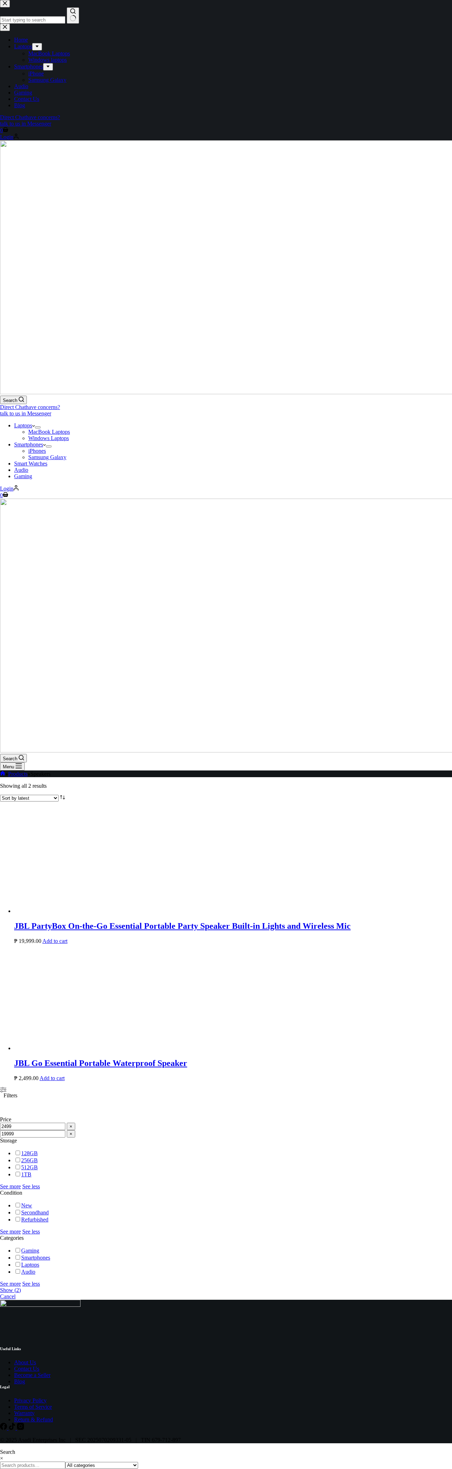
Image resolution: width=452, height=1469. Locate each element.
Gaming (23, 476)
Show (10, 1290)
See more (10, 1186)
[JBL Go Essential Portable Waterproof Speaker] (67, 1048)
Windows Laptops (48, 438)
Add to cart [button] (54, 941)
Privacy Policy (30, 1400)
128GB (29, 1153)
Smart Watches (30, 464)
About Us (25, 1362)
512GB (29, 1167)
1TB (26, 1174)
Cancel (8, 1296)
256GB (29, 1160)
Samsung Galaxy (47, 457)
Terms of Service (33, 1407)
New (26, 1205)
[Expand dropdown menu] (38, 427)
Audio (21, 470)
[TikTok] (12, 1428)
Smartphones (28, 444)
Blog (19, 1381)
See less (31, 1186)
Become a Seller (32, 1375)
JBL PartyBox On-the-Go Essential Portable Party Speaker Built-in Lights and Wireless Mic (182, 926)
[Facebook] (4, 1428)
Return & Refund (33, 1419)
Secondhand (35, 1212)
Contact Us (26, 1369)
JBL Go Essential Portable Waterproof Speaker (100, 1063)
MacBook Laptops (49, 432)
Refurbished (34, 1220)
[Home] (2, 774)
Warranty (24, 1413)
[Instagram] (20, 1428)
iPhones (37, 451)
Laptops (23, 425)
